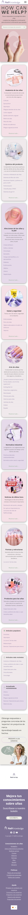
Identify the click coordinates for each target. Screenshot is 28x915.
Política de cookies (14, 877)
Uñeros (6, 271)
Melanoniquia (7, 643)
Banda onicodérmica (9, 124)
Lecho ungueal (8, 112)
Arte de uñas (14, 367)
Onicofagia (7, 675)
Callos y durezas (8, 248)
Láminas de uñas (8, 402)
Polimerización (8, 186)
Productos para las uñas (14, 599)
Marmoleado (7, 393)
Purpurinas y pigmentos (10, 390)
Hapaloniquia (7, 274)
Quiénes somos (14, 851)
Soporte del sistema (14, 897)
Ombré (6, 405)
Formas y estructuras (14, 550)
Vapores (6, 330)
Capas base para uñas (10, 609)
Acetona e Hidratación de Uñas (12, 174)
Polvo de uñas (8, 322)
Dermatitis (6, 254)
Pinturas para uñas (9, 396)
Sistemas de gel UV (9, 192)
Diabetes (6, 262)
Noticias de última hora (14, 497)
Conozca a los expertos (14, 892)
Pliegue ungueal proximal (11, 127)
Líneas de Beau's (8, 245)
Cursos (14, 853)
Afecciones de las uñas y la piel (14, 230)
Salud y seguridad (14, 311)
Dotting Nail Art (8, 387)
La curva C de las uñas (10, 562)
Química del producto (14, 164)
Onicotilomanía (8, 672)
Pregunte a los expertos (14, 740)
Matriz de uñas (8, 118)
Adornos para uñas (9, 399)
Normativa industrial (14, 445)
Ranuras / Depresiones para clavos (14, 646)
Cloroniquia (7, 251)
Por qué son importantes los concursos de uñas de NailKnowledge (12, 510)
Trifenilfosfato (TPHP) (10, 189)
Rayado (6, 408)
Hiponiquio (7, 106)
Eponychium (7, 103)
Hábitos (6, 268)
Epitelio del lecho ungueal (11, 115)
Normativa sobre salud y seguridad (14, 460)
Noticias (14, 858)
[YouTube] (17, 832)
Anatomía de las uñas (14, 90)
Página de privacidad (14, 873)
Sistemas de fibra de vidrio (11, 177)
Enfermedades (8, 319)
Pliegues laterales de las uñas (12, 109)
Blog (14, 860)
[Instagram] (14, 832)
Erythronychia (8, 265)
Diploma (14, 856)
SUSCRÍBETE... (14, 818)
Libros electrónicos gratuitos (14, 849)
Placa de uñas (7, 121)
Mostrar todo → (14, 133)
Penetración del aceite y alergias (13, 505)
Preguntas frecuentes (14, 899)
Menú (25, 2)
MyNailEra (14, 846)
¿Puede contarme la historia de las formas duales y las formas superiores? (13, 382)
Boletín (14, 862)
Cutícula (6, 100)
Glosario (14, 865)
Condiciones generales (14, 875)
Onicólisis (6, 634)
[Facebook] (11, 832)
